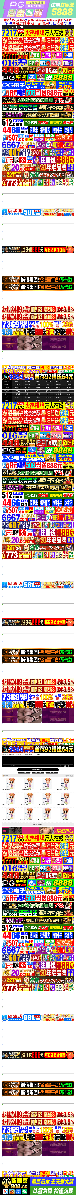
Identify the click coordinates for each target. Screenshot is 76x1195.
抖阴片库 (6, 397)
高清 (61, 766)
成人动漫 (69, 381)
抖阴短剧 (58, 400)
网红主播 (27, 381)
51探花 (38, 394)
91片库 (48, 394)
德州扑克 (38, 391)
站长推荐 (6, 388)
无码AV (7, 394)
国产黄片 (17, 397)
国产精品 (17, 381)
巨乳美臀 (38, 384)
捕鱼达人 (17, 391)
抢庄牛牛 (27, 391)
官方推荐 (6, 391)
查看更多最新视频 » (38, 824)
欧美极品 (58, 381)
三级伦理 (17, 384)
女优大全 (58, 394)
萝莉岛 (69, 394)
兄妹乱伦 (27, 400)
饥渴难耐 (27, 388)
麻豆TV (28, 394)
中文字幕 (27, 384)
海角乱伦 (58, 397)
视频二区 (6, 384)
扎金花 (59, 391)
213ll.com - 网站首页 (14, 27)
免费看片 (6, 400)
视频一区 (6, 381)
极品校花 (48, 400)
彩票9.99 (48, 391)
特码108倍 (38, 772)
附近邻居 (17, 388)
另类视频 (69, 384)
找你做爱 (38, 388)
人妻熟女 (48, 384)
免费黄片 (38, 397)
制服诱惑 (69, 397)
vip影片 (24, 772)
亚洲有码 (48, 381)
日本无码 (38, 381)
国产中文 (17, 400)
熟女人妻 (27, 397)
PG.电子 (52, 772)
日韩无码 (69, 400)
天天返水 (69, 391)
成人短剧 (38, 400)
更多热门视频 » (69, 776)
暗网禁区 (48, 397)
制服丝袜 (58, 384)
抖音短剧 (17, 394)
